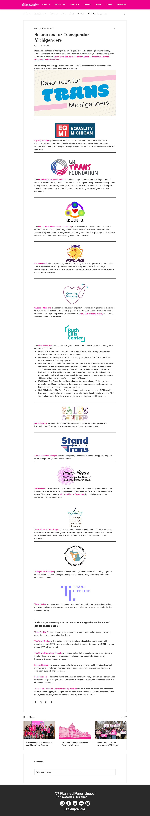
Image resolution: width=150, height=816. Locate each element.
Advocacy (54, 14)
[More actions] (114, 28)
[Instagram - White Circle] (62, 803)
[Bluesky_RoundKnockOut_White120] (87, 803)
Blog (64, 14)
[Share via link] (52, 702)
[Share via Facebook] (35, 702)
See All (124, 717)
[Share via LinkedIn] (46, 702)
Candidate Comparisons (97, 14)
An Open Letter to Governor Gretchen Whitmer (75, 743)
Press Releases (40, 14)
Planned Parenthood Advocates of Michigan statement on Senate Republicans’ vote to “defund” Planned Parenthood (107, 743)
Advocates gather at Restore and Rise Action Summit (39, 743)
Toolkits (81, 14)
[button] (124, 14)
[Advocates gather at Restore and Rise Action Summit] (39, 730)
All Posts (26, 14)
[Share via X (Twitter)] (41, 702)
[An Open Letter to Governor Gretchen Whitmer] (75, 730)
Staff (72, 14)
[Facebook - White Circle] (68, 803)
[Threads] (75, 803)
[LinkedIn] (81, 803)
